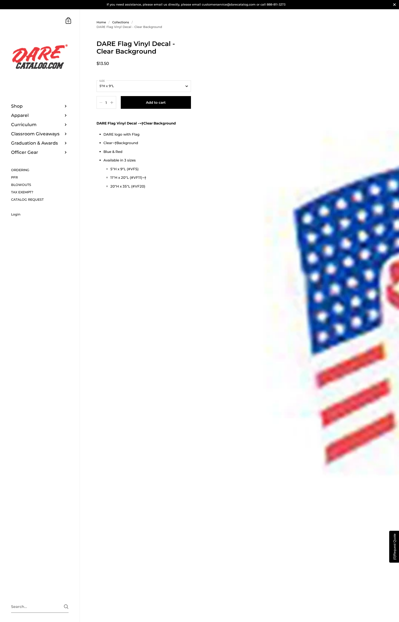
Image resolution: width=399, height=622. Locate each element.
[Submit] (66, 606)
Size (102, 80)
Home (101, 22)
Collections (120, 22)
